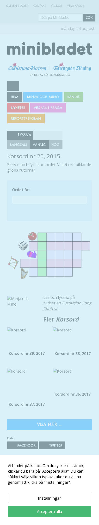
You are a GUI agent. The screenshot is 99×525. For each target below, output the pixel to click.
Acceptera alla (49, 511)
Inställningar (49, 498)
